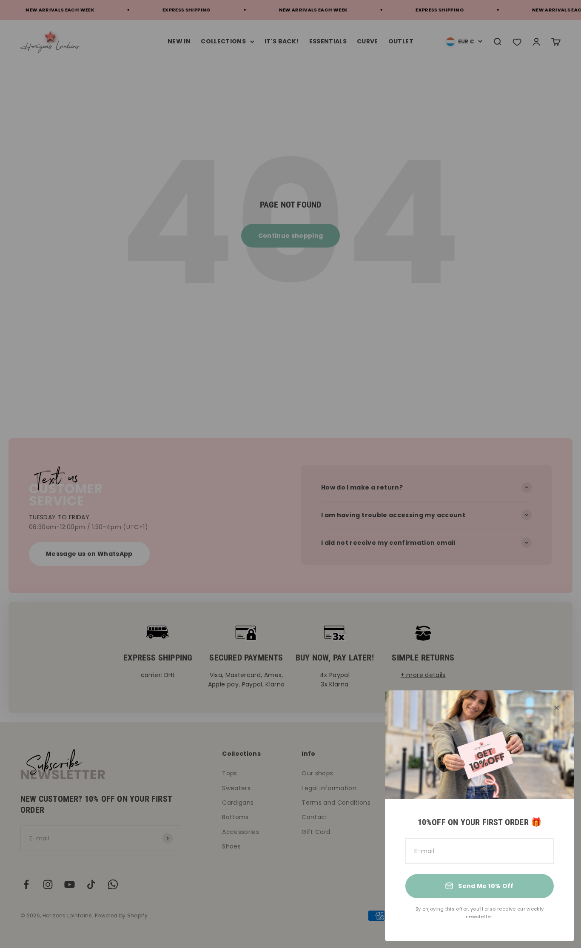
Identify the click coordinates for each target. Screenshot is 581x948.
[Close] (557, 708)
